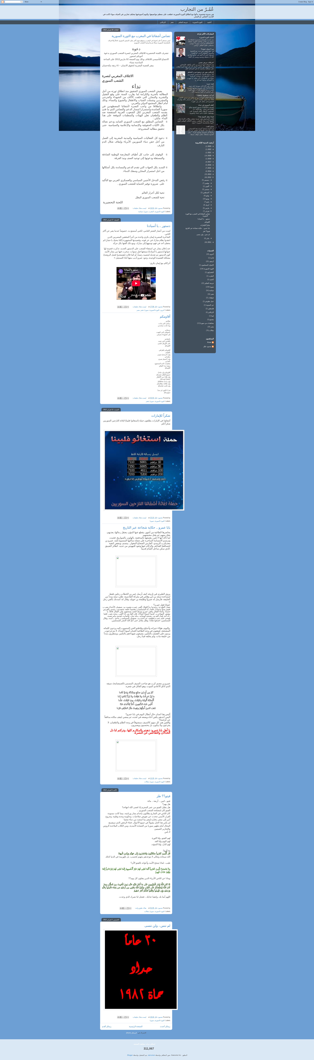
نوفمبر (206, 183)
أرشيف (211, 261)
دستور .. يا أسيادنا (158, 226)
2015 (209, 168)
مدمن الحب (210, 126)
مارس (207, 208)
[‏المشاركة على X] (123, 208)
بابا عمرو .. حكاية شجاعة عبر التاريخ (146, 527)
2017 (209, 162)
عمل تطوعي (209, 301)
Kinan (209, 342)
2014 (209, 171)
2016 (209, 165)
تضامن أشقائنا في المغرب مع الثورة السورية (141, 36)
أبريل (207, 205)
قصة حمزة (210, 84)
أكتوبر (207, 186)
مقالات (146, 782)
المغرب (151, 211)
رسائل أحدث (165, 1026)
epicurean (151, 1055)
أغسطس (206, 192)
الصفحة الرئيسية (135, 1026)
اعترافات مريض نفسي (206, 62)
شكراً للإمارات (160, 415)
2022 (209, 149)
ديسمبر (206, 180)
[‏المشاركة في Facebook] (120, 208)
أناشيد (209, 22)
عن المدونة (210, 305)
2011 (209, 242)
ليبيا (212, 316)
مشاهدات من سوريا (207, 323)
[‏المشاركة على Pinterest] (118, 208)
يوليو (207, 196)
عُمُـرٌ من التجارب (197, 9)
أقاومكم (165, 316)
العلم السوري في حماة (206, 105)
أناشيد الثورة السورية (206, 37)
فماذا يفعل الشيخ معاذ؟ (206, 117)
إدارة (212, 258)
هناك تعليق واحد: (140, 908)
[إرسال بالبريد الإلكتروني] (127, 208)
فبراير (207, 211)
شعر (172, 22)
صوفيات (211, 298)
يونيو (207, 199)
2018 (209, 159)
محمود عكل (207, 346)
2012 (209, 177)
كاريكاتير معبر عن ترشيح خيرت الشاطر (201, 72)
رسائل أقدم (106, 1026)
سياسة (140, 211)
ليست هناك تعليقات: (139, 208)
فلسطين (211, 308)
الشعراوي (210, 272)
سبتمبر (206, 189)
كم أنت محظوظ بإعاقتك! (205, 95)
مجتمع (212, 319)
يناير (207, 238)
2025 (209, 146)
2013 (209, 174)
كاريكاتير (163, 22)
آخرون (162, 310)
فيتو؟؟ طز (163, 796)
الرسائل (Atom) (131, 1033)
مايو (207, 202)
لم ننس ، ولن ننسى (157, 926)
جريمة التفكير (183, 22)
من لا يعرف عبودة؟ (207, 49)
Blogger (130, 1055)
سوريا (146, 211)
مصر (138, 310)
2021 (209, 152)
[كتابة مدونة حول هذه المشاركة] (125, 208)
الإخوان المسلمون (207, 265)
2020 (209, 156)
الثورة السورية (197, 22)
